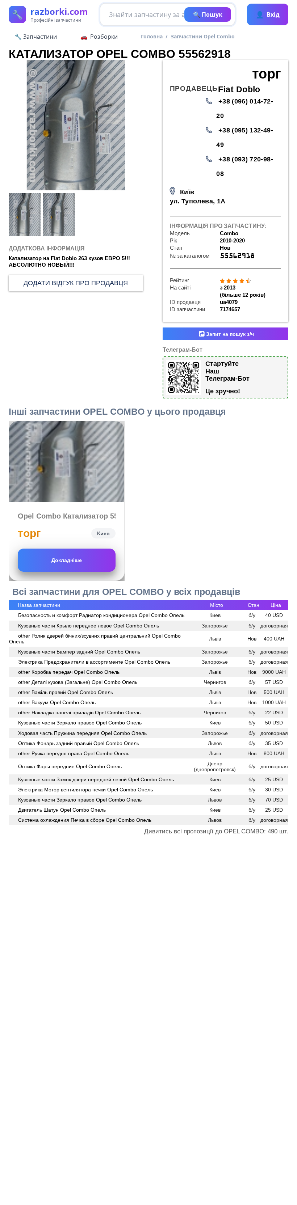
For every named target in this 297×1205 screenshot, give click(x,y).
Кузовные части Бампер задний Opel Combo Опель (79, 652)
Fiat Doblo (239, 89)
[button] (134, 125)
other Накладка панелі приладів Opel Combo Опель (79, 712)
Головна (152, 36)
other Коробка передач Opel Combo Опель (69, 672)
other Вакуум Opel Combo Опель (57, 702)
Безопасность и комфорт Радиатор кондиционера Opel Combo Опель (101, 615)
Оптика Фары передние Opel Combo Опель (70, 766)
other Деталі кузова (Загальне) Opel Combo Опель (77, 682)
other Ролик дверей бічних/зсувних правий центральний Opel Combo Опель (95, 638)
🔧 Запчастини (35, 37)
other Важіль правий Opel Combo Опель (65, 692)
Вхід (268, 14)
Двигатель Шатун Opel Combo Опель (62, 810)
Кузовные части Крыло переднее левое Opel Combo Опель (88, 626)
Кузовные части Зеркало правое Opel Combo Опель (80, 723)
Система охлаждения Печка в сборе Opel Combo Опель (84, 820)
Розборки (104, 37)
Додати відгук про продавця (76, 283)
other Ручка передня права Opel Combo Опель (73, 753)
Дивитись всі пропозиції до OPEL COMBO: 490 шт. (216, 831)
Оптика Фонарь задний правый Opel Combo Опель (78, 743)
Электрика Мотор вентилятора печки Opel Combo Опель (85, 789)
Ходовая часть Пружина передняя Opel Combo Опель (82, 733)
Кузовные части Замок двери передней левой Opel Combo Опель (96, 779)
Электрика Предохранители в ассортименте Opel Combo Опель (94, 662)
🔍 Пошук (207, 14)
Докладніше (66, 560)
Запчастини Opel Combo (203, 36)
